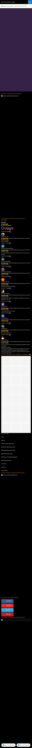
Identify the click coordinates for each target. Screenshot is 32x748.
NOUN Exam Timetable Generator (9, 457)
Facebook (8, 601)
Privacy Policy (4, 470)
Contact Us (3, 463)
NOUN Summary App (6, 460)
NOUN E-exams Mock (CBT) (7, 443)
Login (2, 437)
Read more (9, 353)
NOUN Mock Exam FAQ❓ (7, 453)
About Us (3, 467)
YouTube (8, 605)
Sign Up (3, 440)
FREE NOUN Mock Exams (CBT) (8, 450)
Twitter (8, 609)
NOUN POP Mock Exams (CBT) (8, 447)
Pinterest (8, 614)
